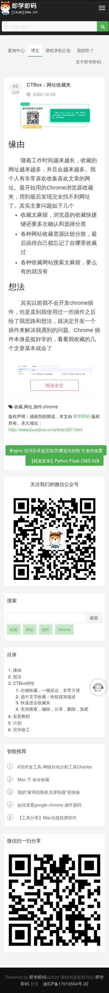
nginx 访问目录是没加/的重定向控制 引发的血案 (57, 450)
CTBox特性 (24, 683)
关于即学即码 (88, 62)
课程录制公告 (58, 50)
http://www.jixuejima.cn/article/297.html (45, 429)
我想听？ (85, 50)
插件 (45, 629)
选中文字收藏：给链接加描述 (48, 696)
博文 (35, 50)
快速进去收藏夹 (35, 702)
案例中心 (16, 50)
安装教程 (21, 716)
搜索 (94, 618)
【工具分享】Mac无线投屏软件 (47, 817)
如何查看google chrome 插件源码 (49, 805)
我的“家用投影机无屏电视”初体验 (49, 792)
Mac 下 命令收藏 (33, 779)
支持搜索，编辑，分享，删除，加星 (54, 709)
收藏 (13, 629)
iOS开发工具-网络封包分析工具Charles (55, 767)
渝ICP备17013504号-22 (65, 984)
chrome (64, 629)
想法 (17, 676)
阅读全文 (54, 385)
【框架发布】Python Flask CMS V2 (63, 461)
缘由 (17, 670)
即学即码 (81, 416)
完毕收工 (21, 729)
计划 (17, 723)
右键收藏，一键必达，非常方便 (50, 690)
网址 (29, 629)
